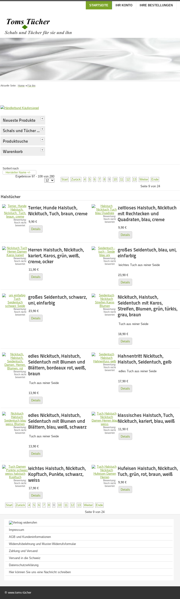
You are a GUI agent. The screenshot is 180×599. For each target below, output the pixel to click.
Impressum (16, 530)
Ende (154, 179)
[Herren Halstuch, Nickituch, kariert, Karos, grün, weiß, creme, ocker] (15, 255)
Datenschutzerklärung (23, 565)
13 (134, 179)
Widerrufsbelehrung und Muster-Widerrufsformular (42, 544)
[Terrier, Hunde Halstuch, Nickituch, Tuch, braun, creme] (15, 216)
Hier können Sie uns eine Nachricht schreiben (40, 572)
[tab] (43, 118)
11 (121, 179)
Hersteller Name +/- (18, 172)
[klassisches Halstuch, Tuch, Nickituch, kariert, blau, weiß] (105, 424)
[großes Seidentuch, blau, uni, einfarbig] (105, 255)
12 (128, 179)
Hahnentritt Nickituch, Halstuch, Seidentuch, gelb (145, 359)
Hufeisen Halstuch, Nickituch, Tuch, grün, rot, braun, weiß (148, 471)
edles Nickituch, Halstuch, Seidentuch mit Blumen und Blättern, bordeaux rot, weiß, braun (57, 364)
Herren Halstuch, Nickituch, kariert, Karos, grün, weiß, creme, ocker (56, 255)
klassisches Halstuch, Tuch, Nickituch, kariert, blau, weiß (146, 418)
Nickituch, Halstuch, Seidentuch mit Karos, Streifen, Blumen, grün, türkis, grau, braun (147, 305)
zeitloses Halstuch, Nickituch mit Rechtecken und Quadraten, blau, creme (147, 213)
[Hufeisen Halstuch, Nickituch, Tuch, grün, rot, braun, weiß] (105, 477)
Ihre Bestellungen (156, 5)
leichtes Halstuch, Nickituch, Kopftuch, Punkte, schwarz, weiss (57, 474)
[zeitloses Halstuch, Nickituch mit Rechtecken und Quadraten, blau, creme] (105, 213)
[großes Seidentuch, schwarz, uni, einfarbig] (15, 306)
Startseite (98, 5)
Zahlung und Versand (23, 551)
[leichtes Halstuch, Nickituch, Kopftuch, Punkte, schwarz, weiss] (15, 477)
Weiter (143, 179)
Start (64, 179)
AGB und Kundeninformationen (30, 537)
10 (115, 179)
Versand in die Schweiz (25, 558)
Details (36, 229)
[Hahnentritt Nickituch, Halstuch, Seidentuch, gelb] (105, 361)
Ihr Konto (124, 5)
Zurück (76, 179)
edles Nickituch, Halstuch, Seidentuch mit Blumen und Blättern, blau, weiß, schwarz (57, 421)
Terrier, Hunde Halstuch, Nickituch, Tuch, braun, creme (57, 210)
